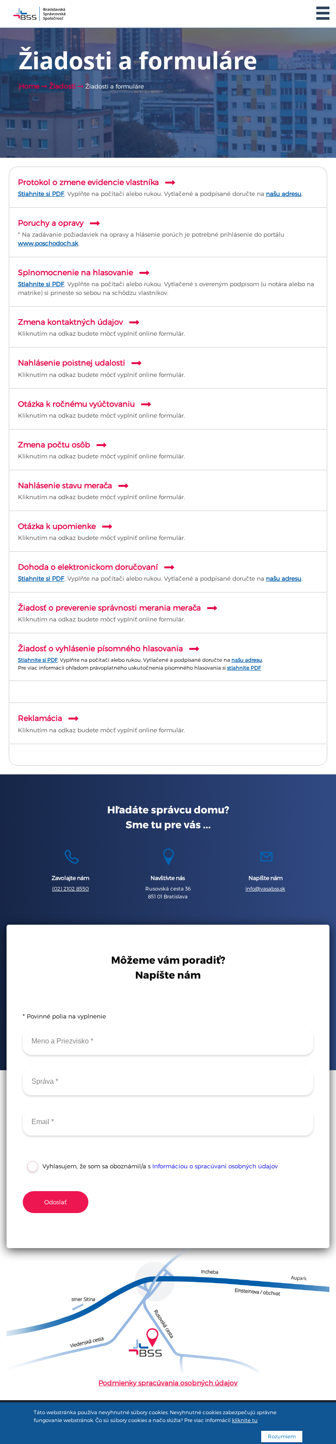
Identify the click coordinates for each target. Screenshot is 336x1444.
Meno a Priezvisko (54, 1036)
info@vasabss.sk (265, 889)
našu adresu (283, 193)
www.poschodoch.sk (48, 243)
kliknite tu (245, 1420)
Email (39, 1117)
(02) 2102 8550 (70, 889)
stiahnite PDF (244, 668)
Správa (40, 1076)
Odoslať (55, 1202)
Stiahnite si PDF (41, 193)
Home (29, 86)
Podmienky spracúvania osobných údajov (168, 1383)
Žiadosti (63, 86)
